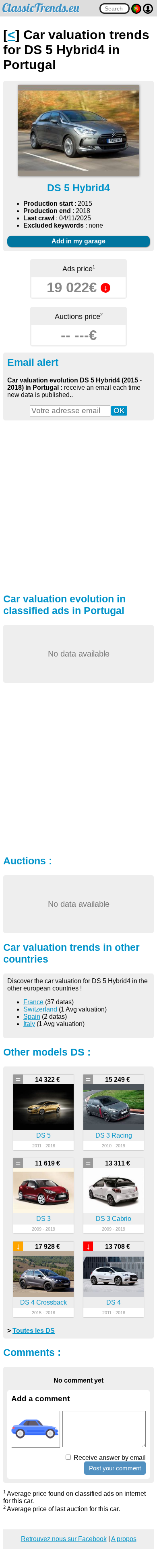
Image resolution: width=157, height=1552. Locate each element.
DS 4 (113, 1302)
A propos (123, 1538)
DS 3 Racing (113, 1135)
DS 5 (43, 1135)
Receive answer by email (109, 1457)
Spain (31, 1016)
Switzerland (40, 1009)
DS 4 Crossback (43, 1302)
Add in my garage (78, 241)
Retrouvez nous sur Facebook (64, 1538)
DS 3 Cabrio (113, 1218)
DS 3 (43, 1218)
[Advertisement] (78, 506)
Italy (29, 1023)
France (33, 1002)
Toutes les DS (33, 1330)
